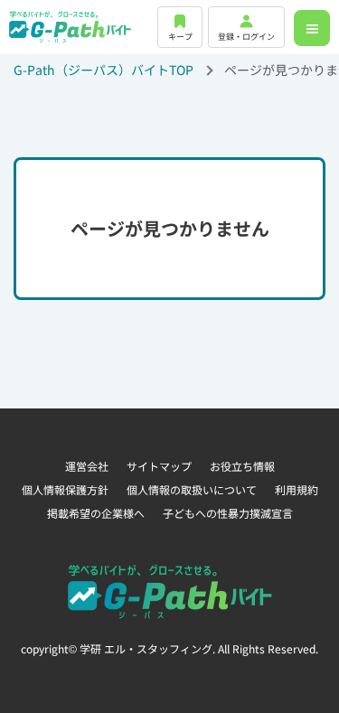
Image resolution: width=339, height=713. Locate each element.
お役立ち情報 (242, 466)
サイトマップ (159, 466)
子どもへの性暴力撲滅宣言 (228, 513)
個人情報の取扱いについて (192, 489)
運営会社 (86, 466)
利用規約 (296, 489)
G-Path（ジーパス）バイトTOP (103, 69)
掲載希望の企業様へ (96, 513)
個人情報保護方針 (65, 489)
